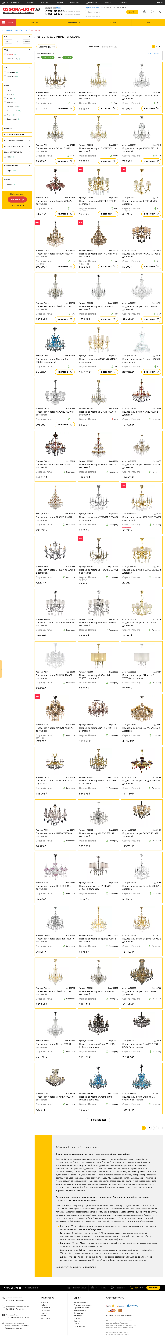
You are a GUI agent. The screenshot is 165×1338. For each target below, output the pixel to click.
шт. (137, 1288)
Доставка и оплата (10, 2)
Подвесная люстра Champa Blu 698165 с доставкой (138, 1098)
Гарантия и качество (81, 1308)
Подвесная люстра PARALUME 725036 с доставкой (138, 677)
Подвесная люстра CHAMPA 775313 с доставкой (55, 1098)
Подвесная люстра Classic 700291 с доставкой (97, 993)
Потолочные (12, 76)
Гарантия (30, 2)
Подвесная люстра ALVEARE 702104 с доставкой (55, 413)
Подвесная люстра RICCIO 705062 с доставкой (140, 624)
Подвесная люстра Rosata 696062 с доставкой (54, 202)
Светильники (13, 59)
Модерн (11, 115)
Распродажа (45, 1310)
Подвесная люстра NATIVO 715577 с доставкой (98, 255)
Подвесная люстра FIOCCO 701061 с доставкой (141, 255)
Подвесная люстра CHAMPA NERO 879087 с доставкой (97, 1045)
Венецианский (13, 107)
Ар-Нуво (11, 94)
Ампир (10, 90)
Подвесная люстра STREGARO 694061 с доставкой (98, 571)
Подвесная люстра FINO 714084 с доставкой (53, 887)
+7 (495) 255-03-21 (62, 13)
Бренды (108, 2)
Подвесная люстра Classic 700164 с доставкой (97, 308)
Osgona (11, 171)
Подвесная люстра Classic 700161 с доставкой (54, 308)
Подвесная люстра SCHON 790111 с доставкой (54, 150)
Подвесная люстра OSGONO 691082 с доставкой (98, 360)
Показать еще (98, 1120)
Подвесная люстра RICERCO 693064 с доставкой (55, 624)
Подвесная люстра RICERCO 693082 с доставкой (98, 202)
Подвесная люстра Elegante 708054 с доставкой (141, 887)
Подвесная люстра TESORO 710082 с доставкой (141, 466)
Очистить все (154, 53)
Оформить (153, 1288)
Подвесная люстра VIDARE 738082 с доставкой (140, 413)
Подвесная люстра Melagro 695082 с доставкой (141, 782)
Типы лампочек (80, 1326)
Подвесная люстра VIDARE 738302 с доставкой (97, 466)
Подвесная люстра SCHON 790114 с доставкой (141, 150)
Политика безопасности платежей (119, 1316)
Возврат (44, 2)
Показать (16, 200)
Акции (43, 1316)
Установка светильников (83, 1305)
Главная (6, 30)
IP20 (10, 157)
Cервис (77, 1297)
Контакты (123, 2)
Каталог (10, 22)
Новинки (44, 1313)
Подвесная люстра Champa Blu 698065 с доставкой (52, 360)
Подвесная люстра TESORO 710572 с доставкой (55, 518)
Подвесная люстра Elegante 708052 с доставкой (98, 940)
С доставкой (47, 57)
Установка (74, 2)
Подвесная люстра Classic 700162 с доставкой (54, 993)
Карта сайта (45, 1318)
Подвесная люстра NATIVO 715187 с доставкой (141, 729)
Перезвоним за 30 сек (94, 8)
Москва (59, 8)
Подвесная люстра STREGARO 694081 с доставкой (55, 97)
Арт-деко (11, 98)
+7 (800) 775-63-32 (62, 11)
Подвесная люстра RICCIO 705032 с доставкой (140, 202)
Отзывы (59, 2)
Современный (13, 119)
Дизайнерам (91, 2)
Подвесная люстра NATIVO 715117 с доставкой (98, 729)
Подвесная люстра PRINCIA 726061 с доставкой (55, 677)
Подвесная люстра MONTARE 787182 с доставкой (98, 782)
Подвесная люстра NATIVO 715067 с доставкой (54, 729)
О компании (47, 1297)
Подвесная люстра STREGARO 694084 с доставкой (55, 571)
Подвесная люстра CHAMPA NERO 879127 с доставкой (140, 1045)
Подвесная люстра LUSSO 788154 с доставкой (97, 835)
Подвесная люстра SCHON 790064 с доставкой (141, 97)
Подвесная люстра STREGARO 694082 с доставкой (141, 518)
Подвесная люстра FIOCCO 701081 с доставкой (141, 835)
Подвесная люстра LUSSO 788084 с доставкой (54, 835)
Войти (160, 2)
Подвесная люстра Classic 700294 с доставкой (54, 1045)
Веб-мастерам (79, 1313)
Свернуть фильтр (47, 46)
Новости (77, 1321)
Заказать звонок (31, 1288)
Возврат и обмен (80, 1310)
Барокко (11, 103)
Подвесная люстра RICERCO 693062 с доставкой (141, 571)
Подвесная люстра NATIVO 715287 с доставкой (54, 255)
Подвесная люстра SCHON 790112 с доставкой (97, 150)
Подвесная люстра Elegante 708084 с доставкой (55, 940)
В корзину (62, 108)
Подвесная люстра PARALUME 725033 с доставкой (94, 677)
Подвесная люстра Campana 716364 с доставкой (141, 360)
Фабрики (44, 1305)
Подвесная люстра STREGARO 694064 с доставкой (98, 518)
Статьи (76, 1323)
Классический (14, 111)
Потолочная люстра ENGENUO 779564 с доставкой (95, 887)
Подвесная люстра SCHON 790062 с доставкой (97, 97)
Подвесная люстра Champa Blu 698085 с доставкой (95, 1098)
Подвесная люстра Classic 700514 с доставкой (140, 308)
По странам (45, 1308)
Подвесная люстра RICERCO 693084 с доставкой (98, 624)
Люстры (23, 30)
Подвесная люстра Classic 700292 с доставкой (140, 993)
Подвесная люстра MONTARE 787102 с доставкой (55, 782)
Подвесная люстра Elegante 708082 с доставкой (141, 940)
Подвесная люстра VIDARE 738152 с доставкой (54, 466)
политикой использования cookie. (120, 1327)
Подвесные (13, 72)
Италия (11, 184)
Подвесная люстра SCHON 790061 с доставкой (97, 413)
